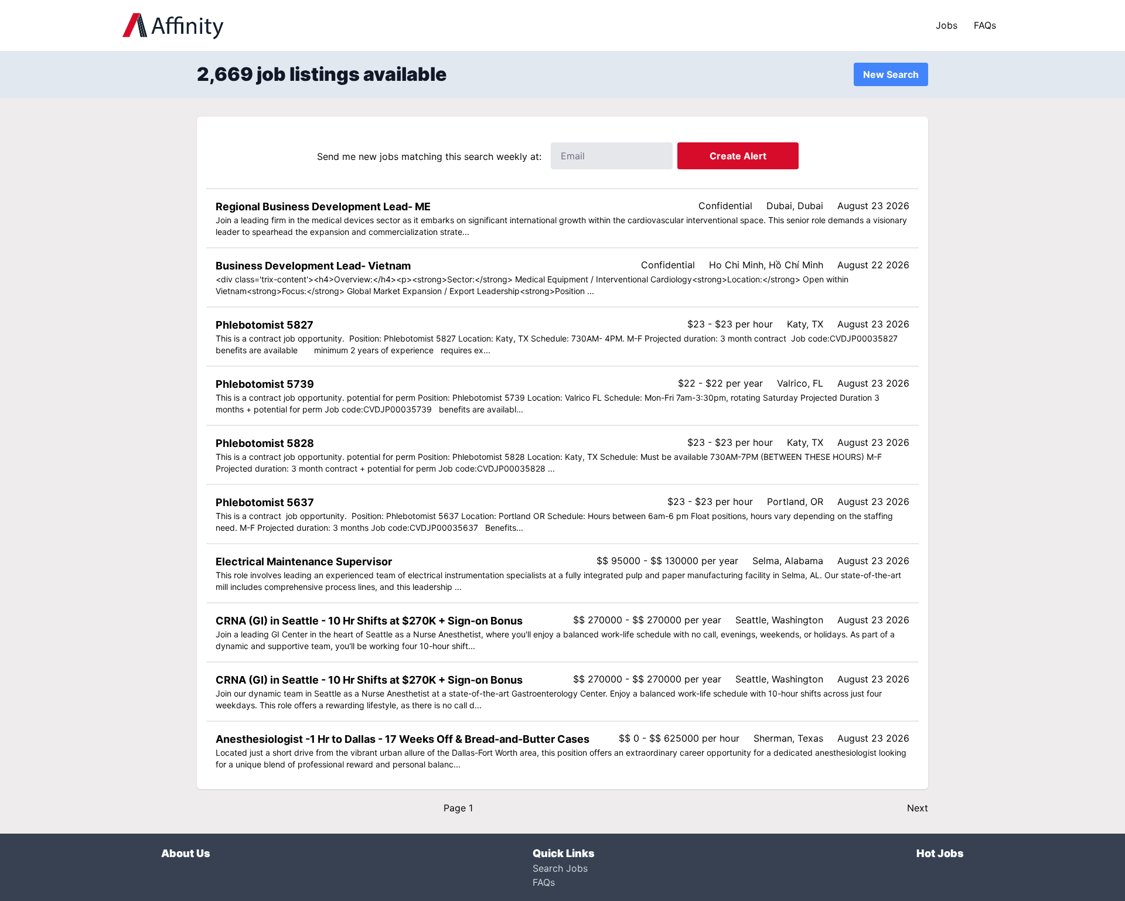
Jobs (946, 25)
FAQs (985, 25)
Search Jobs (560, 868)
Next (917, 808)
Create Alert (738, 156)
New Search (891, 74)
